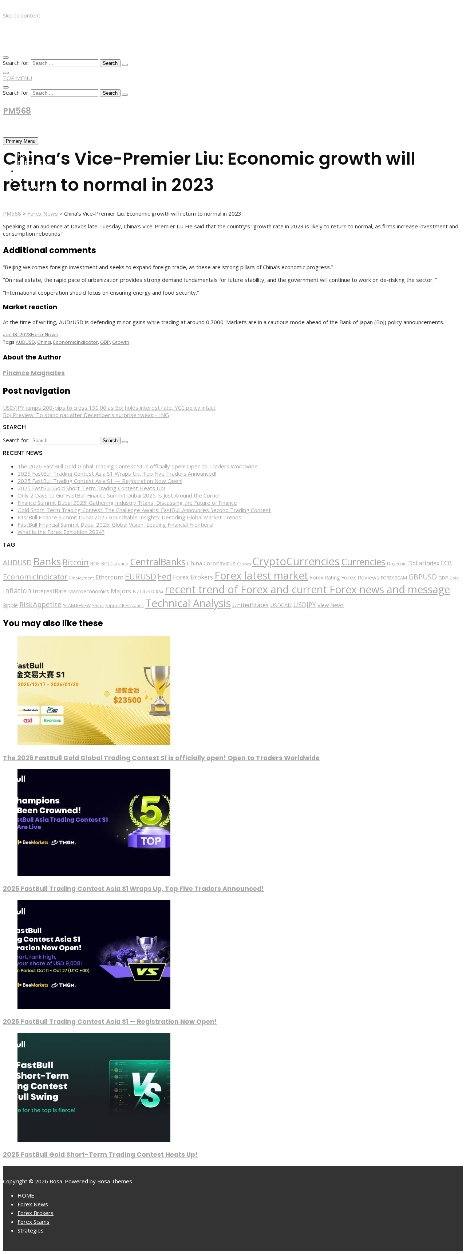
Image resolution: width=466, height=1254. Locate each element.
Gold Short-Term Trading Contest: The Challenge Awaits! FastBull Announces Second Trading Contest (144, 510)
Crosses (244, 563)
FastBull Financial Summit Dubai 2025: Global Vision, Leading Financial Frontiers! (115, 524)
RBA (159, 591)
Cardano (119, 563)
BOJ (105, 564)
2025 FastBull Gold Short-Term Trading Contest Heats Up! (91, 488)
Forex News (34, 162)
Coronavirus (220, 563)
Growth (120, 342)
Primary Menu (20, 141)
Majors (121, 591)
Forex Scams (35, 179)
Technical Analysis (188, 603)
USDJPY (304, 604)
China (44, 342)
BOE (95, 563)
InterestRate (50, 591)
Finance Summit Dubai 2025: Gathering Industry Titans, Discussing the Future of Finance (127, 502)
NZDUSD (143, 591)
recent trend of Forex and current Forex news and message (307, 589)
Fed (164, 576)
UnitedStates (250, 605)
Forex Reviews (360, 577)
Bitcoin (76, 562)
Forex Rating (325, 577)
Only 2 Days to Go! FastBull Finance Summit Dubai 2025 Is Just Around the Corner (119, 495)
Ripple (10, 605)
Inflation (17, 590)
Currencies (363, 561)
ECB (446, 563)
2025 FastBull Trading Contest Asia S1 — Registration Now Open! (99, 480)
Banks (47, 561)
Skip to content (21, 15)
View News (330, 605)
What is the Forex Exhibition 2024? (60, 531)
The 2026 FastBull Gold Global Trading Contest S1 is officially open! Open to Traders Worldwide (137, 466)
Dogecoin (397, 563)
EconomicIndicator (75, 342)
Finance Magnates (34, 373)
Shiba (98, 605)
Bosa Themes (114, 1181)
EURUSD (140, 576)
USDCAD (281, 605)
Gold (454, 578)
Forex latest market (261, 575)
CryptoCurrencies (296, 561)
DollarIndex (423, 563)
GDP (105, 342)
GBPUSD (422, 577)
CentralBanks (157, 561)
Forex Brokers (38, 170)
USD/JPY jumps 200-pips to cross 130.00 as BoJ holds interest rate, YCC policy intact (109, 407)
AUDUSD (25, 342)
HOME (25, 154)
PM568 (17, 111)
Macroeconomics (88, 591)
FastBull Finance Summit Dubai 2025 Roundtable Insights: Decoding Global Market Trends (129, 517)
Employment (81, 578)
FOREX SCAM (394, 578)
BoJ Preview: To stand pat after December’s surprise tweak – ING (86, 414)
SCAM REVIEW (77, 605)
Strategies (33, 187)
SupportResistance (124, 605)
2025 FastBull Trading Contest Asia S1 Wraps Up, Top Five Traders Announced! (116, 473)
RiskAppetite (40, 604)
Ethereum (109, 577)
